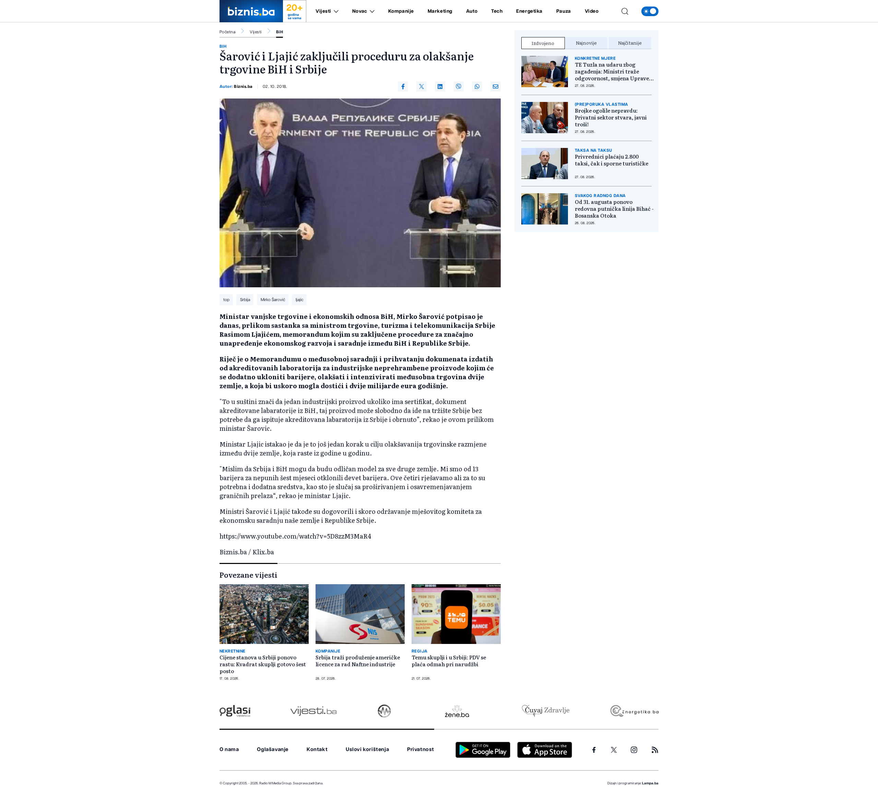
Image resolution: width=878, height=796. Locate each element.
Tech (496, 11)
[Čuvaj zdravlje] (545, 711)
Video (592, 11)
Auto (471, 11)
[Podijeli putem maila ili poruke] (495, 86)
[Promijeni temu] (649, 11)
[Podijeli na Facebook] (403, 86)
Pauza (563, 11)
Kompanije (401, 11)
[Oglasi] (235, 711)
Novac (359, 11)
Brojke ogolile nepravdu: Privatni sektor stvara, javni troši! (611, 117)
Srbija (245, 300)
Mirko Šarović (273, 300)
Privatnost (420, 749)
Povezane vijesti (248, 574)
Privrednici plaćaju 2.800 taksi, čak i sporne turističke (611, 160)
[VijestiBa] (313, 711)
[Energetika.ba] (633, 711)
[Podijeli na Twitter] (421, 86)
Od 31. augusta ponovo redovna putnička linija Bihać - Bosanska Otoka (614, 208)
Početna (227, 32)
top (226, 300)
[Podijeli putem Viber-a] (458, 86)
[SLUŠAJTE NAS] (384, 711)
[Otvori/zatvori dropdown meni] (335, 11)
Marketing (440, 11)
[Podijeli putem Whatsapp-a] (477, 86)
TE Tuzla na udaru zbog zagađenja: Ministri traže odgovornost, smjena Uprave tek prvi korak (612, 71)
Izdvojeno (543, 42)
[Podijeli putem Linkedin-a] (440, 86)
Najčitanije (630, 42)
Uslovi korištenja (367, 749)
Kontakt (317, 749)
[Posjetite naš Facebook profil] (594, 750)
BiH (279, 32)
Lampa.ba (650, 783)
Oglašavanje (272, 749)
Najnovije (586, 42)
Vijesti (323, 11)
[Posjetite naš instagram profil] (634, 749)
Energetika (529, 11)
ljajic (299, 300)
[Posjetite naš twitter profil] (614, 750)
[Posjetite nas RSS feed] (654, 749)
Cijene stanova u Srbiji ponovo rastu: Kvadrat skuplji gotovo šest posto (263, 664)
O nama (229, 749)
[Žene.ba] (457, 711)
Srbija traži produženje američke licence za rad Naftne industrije (358, 661)
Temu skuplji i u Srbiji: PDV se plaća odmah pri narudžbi (449, 661)
